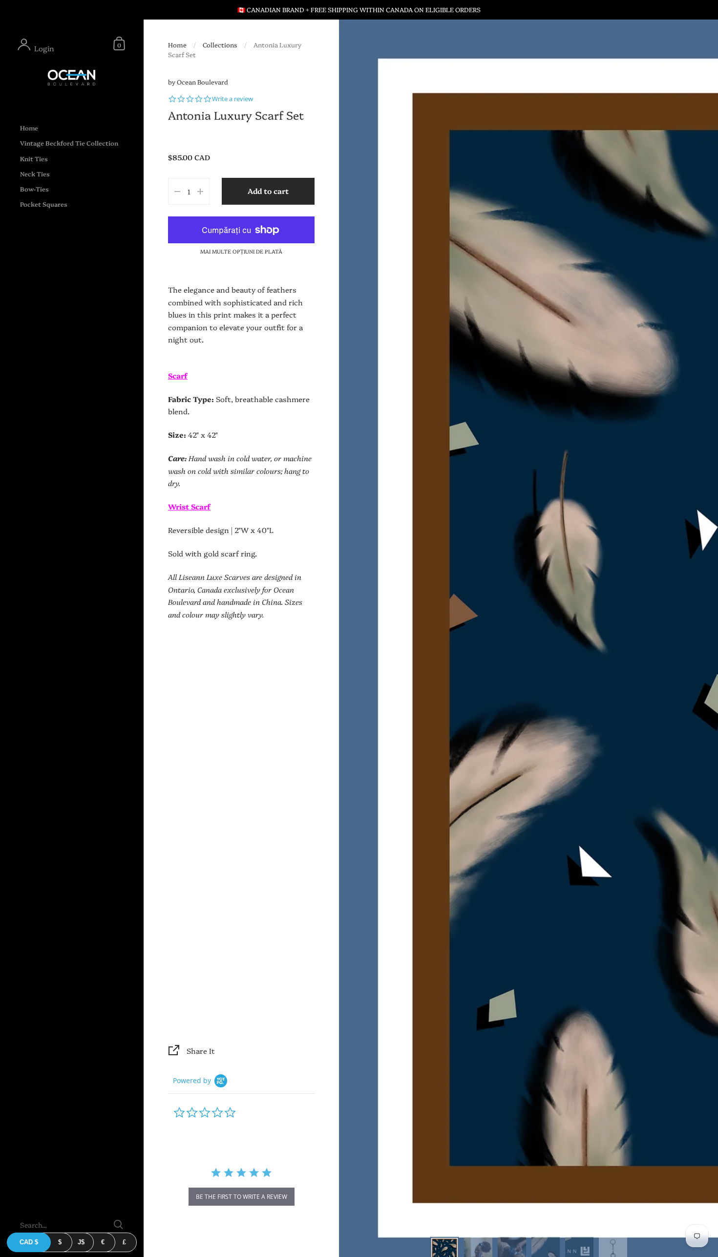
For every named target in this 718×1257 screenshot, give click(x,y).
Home (177, 44)
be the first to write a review (241, 1197)
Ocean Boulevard (202, 81)
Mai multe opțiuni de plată (241, 251)
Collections (220, 44)
